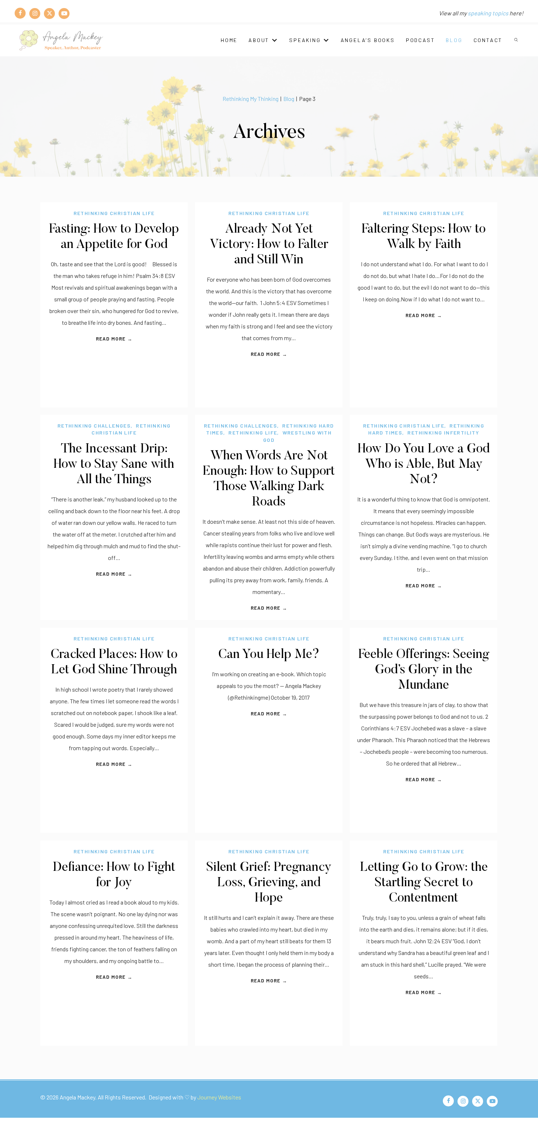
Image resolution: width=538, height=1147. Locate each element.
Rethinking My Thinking (251, 98)
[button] (516, 40)
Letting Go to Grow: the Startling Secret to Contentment (424, 883)
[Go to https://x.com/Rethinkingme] (49, 13)
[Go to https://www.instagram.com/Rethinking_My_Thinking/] (34, 13)
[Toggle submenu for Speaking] (326, 40)
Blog (288, 98)
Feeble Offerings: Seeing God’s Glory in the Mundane (423, 670)
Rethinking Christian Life (114, 213)
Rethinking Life (252, 432)
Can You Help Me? (269, 654)
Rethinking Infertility (443, 432)
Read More (114, 339)
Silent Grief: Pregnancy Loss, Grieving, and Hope (269, 883)
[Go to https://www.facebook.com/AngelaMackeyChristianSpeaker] (20, 13)
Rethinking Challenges (94, 425)
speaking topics (488, 13)
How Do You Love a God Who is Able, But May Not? (424, 464)
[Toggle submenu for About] (274, 40)
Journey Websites (219, 1097)
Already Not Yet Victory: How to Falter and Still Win (269, 245)
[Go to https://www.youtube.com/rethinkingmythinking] (64, 13)
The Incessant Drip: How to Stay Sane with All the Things (114, 464)
